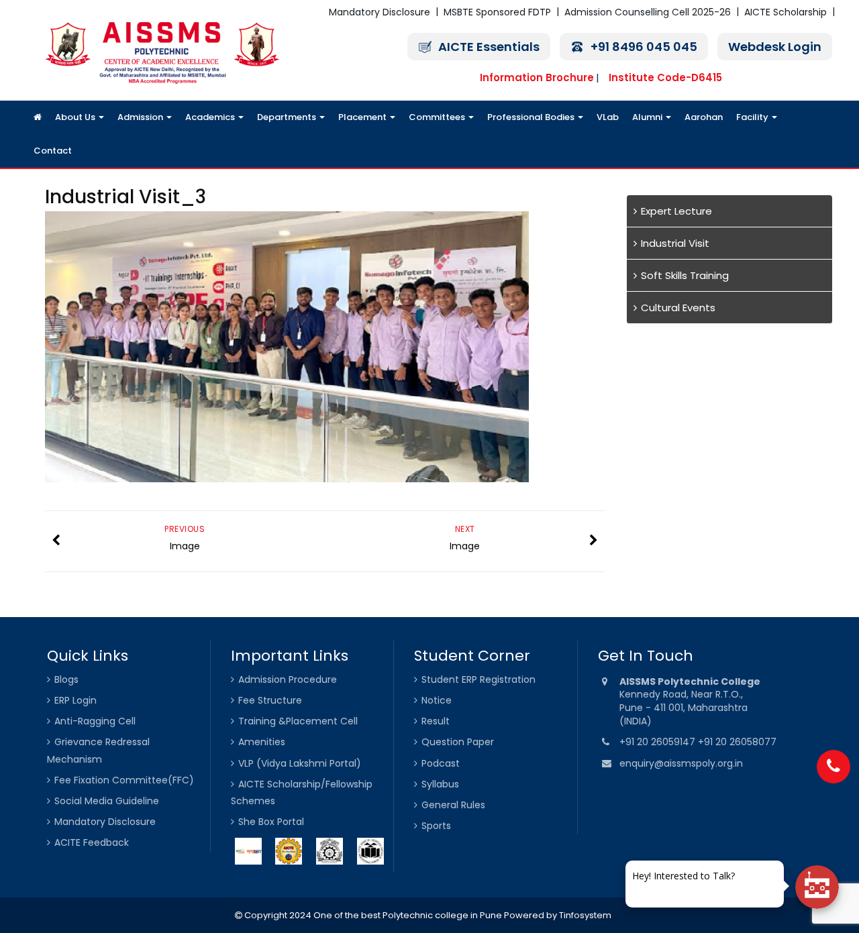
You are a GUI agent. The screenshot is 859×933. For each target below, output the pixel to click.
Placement (363, 117)
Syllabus (440, 784)
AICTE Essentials (489, 46)
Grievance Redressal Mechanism (98, 750)
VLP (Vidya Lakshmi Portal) (299, 763)
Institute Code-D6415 (665, 77)
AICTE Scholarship (785, 12)
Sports (436, 825)
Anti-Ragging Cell (95, 721)
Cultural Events (678, 307)
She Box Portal (271, 821)
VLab (608, 117)
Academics (211, 117)
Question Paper (457, 742)
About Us (76, 117)
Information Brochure (537, 77)
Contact (53, 150)
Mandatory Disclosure (379, 12)
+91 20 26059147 (658, 742)
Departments (287, 117)
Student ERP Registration (478, 679)
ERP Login (75, 700)
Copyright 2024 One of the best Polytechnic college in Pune (372, 915)
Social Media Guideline (106, 801)
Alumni (648, 117)
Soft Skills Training (685, 275)
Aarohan (704, 117)
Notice (436, 700)
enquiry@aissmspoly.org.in (681, 763)
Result (435, 721)
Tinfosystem (585, 915)
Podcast (440, 763)
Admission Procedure (287, 679)
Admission (141, 117)
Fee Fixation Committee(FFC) (124, 780)
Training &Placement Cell (298, 721)
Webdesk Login (774, 46)
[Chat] (817, 887)
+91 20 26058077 (737, 742)
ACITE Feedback (91, 842)
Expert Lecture (676, 211)
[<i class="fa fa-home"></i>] (37, 117)
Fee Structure (270, 700)
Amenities (261, 742)
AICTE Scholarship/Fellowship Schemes (301, 792)
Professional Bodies (531, 117)
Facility (753, 117)
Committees (438, 117)
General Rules (453, 805)
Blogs (66, 679)
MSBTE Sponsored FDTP (497, 12)
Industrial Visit (675, 243)
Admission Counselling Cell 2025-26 (647, 12)
